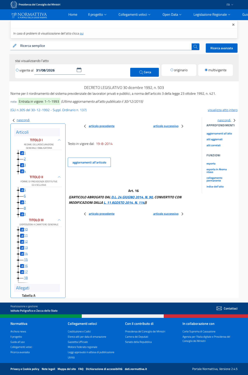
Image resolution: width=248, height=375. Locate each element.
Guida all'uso (17, 342)
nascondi (23, 120)
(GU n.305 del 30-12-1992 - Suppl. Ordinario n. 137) (48, 110)
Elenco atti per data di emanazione (87, 337)
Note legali (49, 369)
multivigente (217, 70)
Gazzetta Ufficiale (78, 342)
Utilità (71, 357)
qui (82, 33)
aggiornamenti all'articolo (89, 162)
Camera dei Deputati (136, 337)
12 (26, 241)
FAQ (81, 369)
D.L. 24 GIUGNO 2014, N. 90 (132, 197)
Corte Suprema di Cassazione (199, 331)
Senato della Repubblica (138, 342)
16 (26, 265)
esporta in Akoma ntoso (217, 170)
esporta (211, 163)
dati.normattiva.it (136, 369)
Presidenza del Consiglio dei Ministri (145, 331)
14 (26, 253)
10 (26, 229)
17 (26, 271)
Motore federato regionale (82, 347)
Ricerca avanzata (221, 48)
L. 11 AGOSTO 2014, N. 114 (124, 202)
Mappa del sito (67, 369)
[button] (79, 70)
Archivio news (18, 331)
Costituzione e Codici (79, 331)
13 (26, 247)
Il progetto (16, 337)
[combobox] (105, 45)
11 (26, 235)
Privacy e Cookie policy (25, 369)
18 (26, 277)
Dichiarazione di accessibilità (104, 369)
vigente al (26, 70)
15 (26, 259)
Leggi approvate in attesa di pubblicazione (91, 352)
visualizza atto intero (223, 110)
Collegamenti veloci (21, 347)
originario (181, 70)
